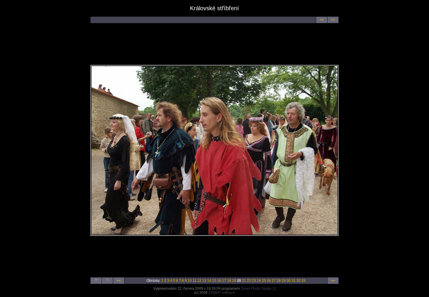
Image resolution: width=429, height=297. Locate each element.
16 (219, 281)
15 (214, 281)
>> (333, 20)
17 (224, 281)
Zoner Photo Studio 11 (258, 288)
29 (284, 281)
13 (204, 281)
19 (234, 281)
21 (244, 281)
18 (229, 281)
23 (254, 281)
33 (303, 281)
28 (279, 281)
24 (259, 281)
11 (194, 281)
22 (249, 281)
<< (322, 20)
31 (294, 281)
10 (190, 281)
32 (299, 281)
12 (199, 281)
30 (289, 281)
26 (269, 281)
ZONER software (221, 293)
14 (209, 281)
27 (274, 281)
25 (264, 281)
